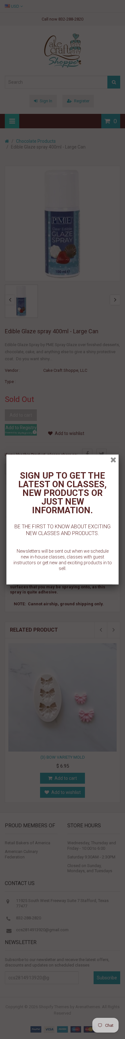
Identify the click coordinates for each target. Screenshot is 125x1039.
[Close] (113, 460)
